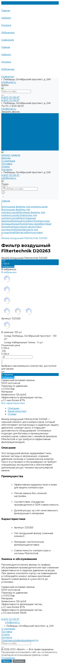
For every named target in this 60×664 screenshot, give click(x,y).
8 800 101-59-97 (10, 175)
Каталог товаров (10, 134)
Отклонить (19, 661)
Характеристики (17, 411)
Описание (13, 408)
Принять (7, 661)
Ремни (19, 229)
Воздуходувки (34, 232)
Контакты (6, 149)
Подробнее (8, 658)
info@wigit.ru (8, 82)
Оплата (5, 146)
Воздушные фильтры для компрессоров (15, 211)
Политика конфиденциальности (19, 640)
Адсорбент (27, 221)
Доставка (6, 143)
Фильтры (16, 221)
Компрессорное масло (21, 226)
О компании (8, 140)
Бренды (6, 137)
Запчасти (21, 232)
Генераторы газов (30, 223)
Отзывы (12, 414)
